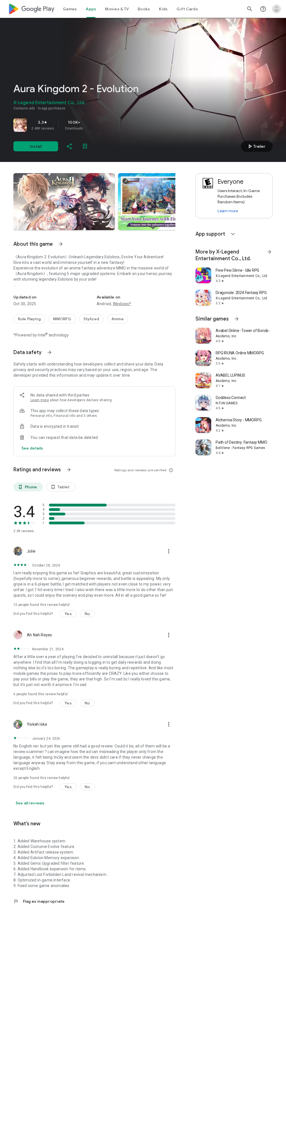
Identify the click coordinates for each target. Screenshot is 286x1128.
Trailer (256, 146)
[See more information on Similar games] (236, 319)
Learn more (39, 400)
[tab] (69, 9)
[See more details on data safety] (32, 448)
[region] (91, 125)
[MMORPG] (62, 319)
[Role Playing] (29, 319)
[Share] (69, 146)
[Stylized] (91, 319)
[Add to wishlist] (85, 146)
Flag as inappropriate (39, 901)
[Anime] (117, 319)
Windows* (122, 304)
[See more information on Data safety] (49, 352)
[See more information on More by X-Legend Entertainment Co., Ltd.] (269, 252)
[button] (64, 201)
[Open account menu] (276, 9)
